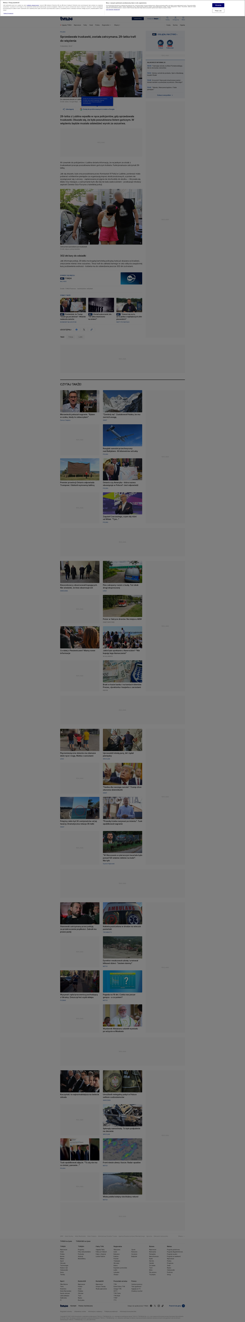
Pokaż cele (218, 10)
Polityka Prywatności (8, 13)
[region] (122, 8)
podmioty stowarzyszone (33, 5)
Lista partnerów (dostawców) (113, 9)
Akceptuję (218, 5)
